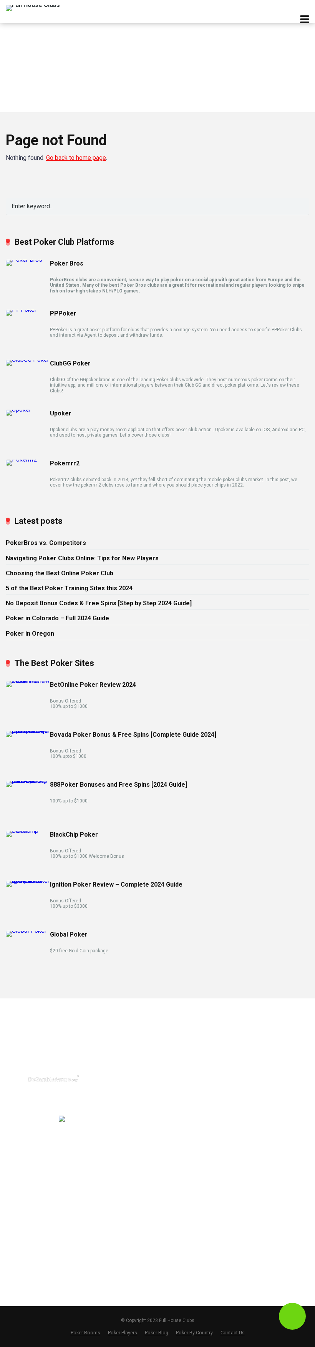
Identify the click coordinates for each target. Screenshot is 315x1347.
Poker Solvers (259, 1069)
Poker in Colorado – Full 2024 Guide (57, 618)
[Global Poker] (26, 930)
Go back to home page (76, 157)
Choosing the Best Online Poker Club (59, 573)
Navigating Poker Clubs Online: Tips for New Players (82, 558)
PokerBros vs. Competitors (46, 542)
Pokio (97, 1130)
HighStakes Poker (113, 1225)
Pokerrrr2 (65, 463)
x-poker (99, 1117)
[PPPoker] (21, 309)
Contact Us (255, 1093)
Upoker (60, 413)
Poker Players (122, 1332)
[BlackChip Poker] (28, 830)
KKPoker (100, 1142)
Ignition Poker (107, 1189)
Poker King (103, 1274)
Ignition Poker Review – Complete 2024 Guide (116, 884)
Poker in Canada (186, 1091)
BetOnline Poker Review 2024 (93, 684)
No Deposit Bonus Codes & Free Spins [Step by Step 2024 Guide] (99, 603)
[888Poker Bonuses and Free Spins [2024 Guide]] (28, 780)
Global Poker (69, 934)
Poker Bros (66, 263)
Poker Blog (255, 1081)
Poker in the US (185, 1066)
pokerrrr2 (101, 1081)
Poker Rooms (85, 1332)
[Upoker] (18, 409)
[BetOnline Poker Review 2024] (28, 680)
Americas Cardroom (116, 1201)
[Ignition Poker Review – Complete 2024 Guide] (28, 880)
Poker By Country (194, 1332)
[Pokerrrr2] (21, 459)
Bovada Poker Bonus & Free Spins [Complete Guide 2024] (133, 734)
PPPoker (63, 313)
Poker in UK (180, 1079)
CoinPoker (103, 1213)
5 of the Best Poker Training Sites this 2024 (69, 588)
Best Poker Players (265, 1056)
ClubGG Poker (70, 363)
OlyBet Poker (106, 1249)
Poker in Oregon (30, 633)
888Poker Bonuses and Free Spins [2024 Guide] (118, 784)
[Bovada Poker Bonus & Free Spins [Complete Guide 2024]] (28, 730)
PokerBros (103, 1056)
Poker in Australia (187, 1103)
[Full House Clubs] (33, 7)
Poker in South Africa (192, 1127)
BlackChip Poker (74, 834)
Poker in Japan (184, 1115)
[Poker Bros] (24, 259)
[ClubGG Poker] (27, 359)
